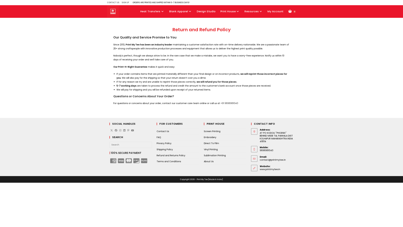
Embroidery (210, 137)
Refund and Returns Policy (171, 155)
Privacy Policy (164, 143)
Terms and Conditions (169, 161)
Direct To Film (211, 143)
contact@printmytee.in (273, 159)
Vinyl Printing (211, 149)
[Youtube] (132, 130)
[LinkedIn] (124, 130)
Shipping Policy (165, 149)
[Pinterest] (128, 130)
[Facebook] (116, 130)
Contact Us (163, 131)
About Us (209, 161)
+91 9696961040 (229, 103)
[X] (111, 130)
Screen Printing (212, 131)
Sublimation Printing (215, 155)
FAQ (159, 137)
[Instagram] (120, 130)
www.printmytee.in (270, 169)
